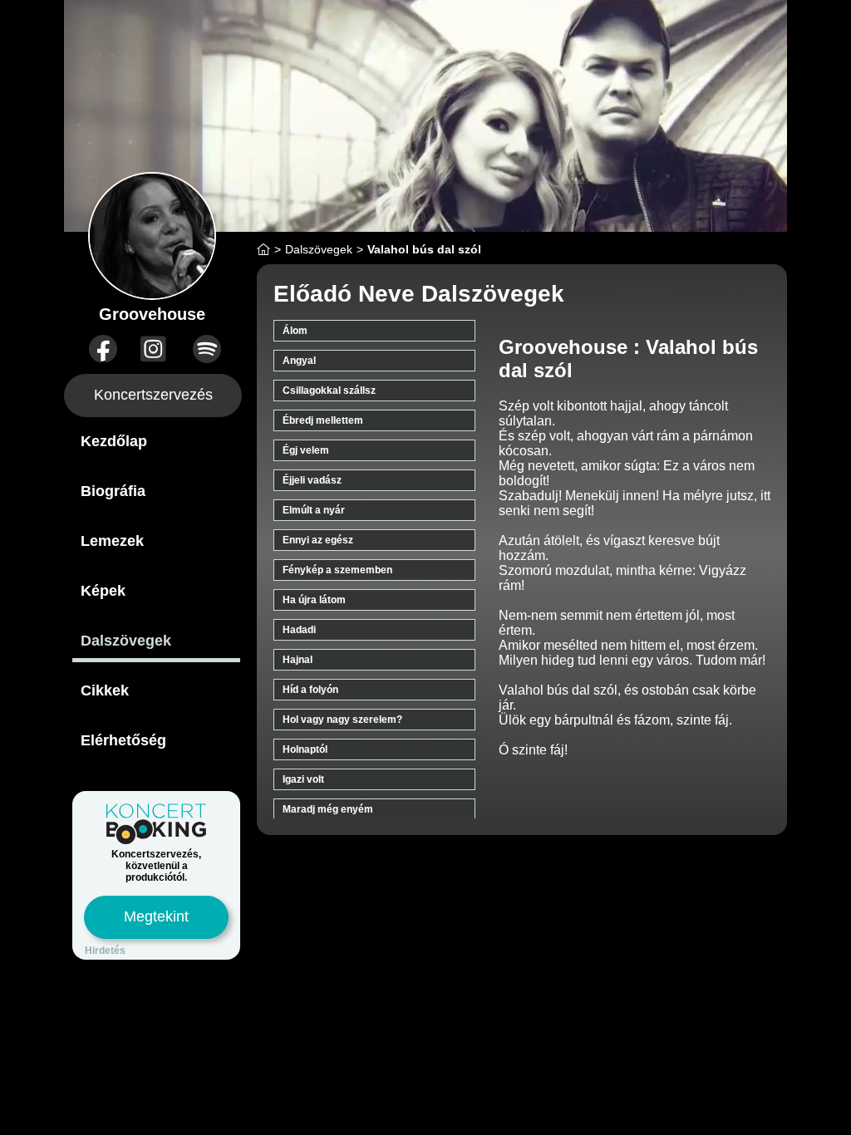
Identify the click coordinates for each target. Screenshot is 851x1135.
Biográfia (113, 491)
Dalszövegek (126, 640)
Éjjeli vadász (312, 480)
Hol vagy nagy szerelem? (342, 719)
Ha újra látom (314, 600)
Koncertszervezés (153, 394)
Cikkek (105, 690)
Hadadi (299, 630)
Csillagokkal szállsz (329, 390)
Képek (103, 590)
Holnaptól (305, 749)
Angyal (299, 360)
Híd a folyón (310, 689)
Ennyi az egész (318, 540)
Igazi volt (303, 779)
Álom (295, 331)
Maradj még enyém (328, 809)
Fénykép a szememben (337, 570)
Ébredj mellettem (323, 420)
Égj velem (306, 450)
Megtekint (156, 916)
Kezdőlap (114, 441)
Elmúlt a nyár (314, 510)
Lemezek (112, 541)
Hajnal (297, 660)
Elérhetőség (123, 740)
